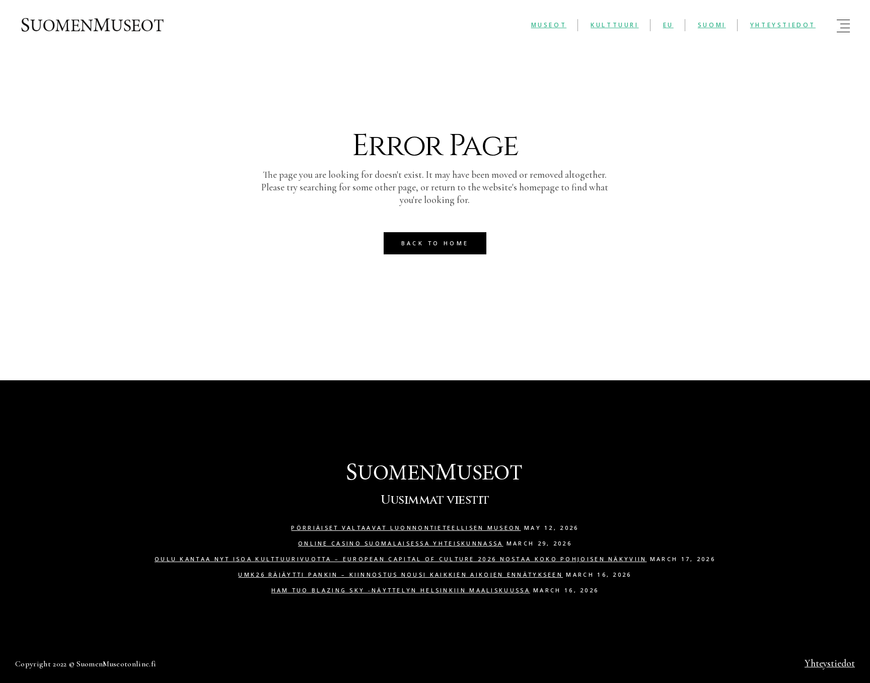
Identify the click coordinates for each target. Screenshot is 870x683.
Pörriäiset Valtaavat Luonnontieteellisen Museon (406, 527)
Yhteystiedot (830, 663)
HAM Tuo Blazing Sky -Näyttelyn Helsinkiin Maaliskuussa (400, 590)
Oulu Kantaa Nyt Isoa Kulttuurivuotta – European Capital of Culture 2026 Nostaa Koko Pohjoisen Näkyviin (401, 559)
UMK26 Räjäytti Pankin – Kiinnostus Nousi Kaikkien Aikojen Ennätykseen (400, 574)
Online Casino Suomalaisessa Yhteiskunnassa (400, 543)
